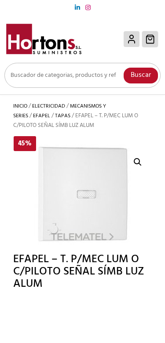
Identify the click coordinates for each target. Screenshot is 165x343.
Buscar (141, 75)
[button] (138, 162)
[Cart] (150, 39)
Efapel (41, 116)
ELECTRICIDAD (48, 106)
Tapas (62, 116)
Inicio (20, 106)
